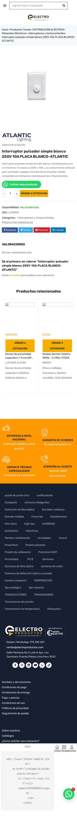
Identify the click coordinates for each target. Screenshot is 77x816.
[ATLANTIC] (17, 136)
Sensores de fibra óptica (19, 566)
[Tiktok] (49, 665)
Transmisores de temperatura (22, 608)
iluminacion (11, 530)
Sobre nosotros (11, 730)
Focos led (37, 516)
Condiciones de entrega (16, 692)
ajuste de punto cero (17, 495)
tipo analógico (13, 587)
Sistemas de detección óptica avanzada (28, 573)
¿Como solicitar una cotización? (20, 741)
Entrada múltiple (14, 516)
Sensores (48, 559)
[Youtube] (35, 665)
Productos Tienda (20, 29)
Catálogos (8, 735)
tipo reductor (36, 587)
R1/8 (30, 559)
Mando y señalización (17, 538)
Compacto (11, 502)
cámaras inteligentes (36, 502)
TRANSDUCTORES (16, 594)
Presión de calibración (18, 552)
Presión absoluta (35, 545)
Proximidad (11, 559)
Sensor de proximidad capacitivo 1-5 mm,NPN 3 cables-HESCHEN (19, 357)
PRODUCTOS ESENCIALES (17, 222)
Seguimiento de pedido (15, 713)
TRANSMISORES (43, 594)
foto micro (11, 523)
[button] (68, 794)
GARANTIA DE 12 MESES (57, 440)
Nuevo (63, 538)
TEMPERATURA (43, 580)
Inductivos (32, 530)
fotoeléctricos (58, 516)
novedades (44, 538)
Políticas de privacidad (15, 708)
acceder (15, 275)
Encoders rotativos (53, 509)
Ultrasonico (54, 608)
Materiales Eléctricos (14, 33)
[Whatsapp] (42, 665)
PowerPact (11, 545)
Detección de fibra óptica (20, 509)
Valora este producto (13, 144)
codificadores (45, 495)
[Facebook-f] (15, 665)
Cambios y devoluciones (16, 682)
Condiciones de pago (14, 687)
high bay (29, 523)
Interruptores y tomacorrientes (46, 33)
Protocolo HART (47, 552)
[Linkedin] (28, 665)
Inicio (5, 29)
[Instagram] (22, 665)
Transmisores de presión (19, 601)
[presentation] (31, 402)
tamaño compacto (16, 580)
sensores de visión (52, 566)
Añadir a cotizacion (34, 193)
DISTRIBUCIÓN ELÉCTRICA (48, 29)
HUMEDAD (48, 523)
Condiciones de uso (13, 703)
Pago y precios (10, 697)
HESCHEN (11, 334)
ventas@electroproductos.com (24, 647)
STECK (46, 334)
